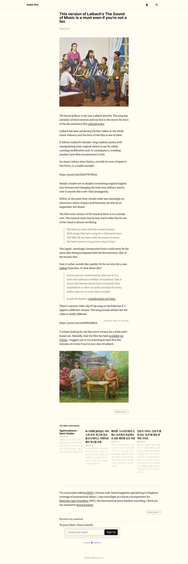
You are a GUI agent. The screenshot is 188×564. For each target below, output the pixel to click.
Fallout (63, 268)
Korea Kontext (84, 504)
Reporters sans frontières (73, 500)
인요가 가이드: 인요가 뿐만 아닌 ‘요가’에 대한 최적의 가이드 (149, 435)
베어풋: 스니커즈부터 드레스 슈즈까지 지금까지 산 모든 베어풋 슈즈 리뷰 (123, 435)
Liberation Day (96, 123)
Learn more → (153, 512)
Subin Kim (33, 4)
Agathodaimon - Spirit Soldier (68, 432)
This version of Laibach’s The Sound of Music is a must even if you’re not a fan (93, 18)
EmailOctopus (97, 542)
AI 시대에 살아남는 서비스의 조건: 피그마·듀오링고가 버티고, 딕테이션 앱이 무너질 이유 (97, 436)
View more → (121, 412)
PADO (89, 492)
